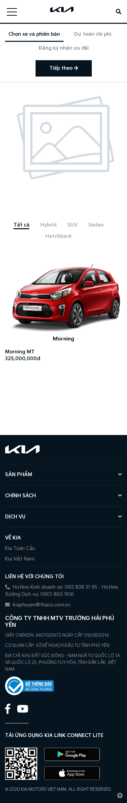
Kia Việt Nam (20, 559)
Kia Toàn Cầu (20, 548)
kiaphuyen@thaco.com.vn (41, 605)
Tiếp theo (61, 68)
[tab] (21, 225)
